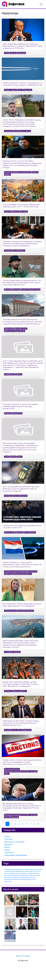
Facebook (37, 875)
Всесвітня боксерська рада (30, 289)
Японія (18, 652)
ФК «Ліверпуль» (29, 532)
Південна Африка (10, 90)
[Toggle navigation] (41, 4)
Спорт (7, 836)
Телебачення (29, 611)
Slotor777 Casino (23, 956)
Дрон (30, 879)
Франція (25, 879)
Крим (20, 879)
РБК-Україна (29, 869)
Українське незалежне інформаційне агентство (21, 571)
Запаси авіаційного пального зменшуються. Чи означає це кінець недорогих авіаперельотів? (22, 84)
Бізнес (7, 847)
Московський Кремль (12, 769)
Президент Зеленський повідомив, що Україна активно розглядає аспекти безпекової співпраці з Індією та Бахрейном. (22, 243)
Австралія (23, 211)
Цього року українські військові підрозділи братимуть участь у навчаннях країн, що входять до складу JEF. (21, 489)
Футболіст (8, 691)
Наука (7, 850)
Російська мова (24, 875)
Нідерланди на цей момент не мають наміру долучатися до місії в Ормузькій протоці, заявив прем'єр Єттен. (21, 723)
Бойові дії (13, 456)
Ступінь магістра (10, 611)
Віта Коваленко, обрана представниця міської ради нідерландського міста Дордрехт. (22, 605)
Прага (24, 691)
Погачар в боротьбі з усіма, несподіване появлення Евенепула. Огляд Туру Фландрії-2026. (20, 406)
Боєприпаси (9, 131)
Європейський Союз (18, 869)
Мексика (7, 289)
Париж (14, 413)
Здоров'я (8, 844)
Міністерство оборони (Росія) (15, 331)
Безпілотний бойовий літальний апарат (18, 172)
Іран (10, 875)
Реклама (20, 611)
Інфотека (15, 4)
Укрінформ (8, 250)
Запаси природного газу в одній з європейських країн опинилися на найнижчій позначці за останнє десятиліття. (22, 564)
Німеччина (7, 881)
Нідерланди (21, 53)
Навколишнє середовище (15, 855)
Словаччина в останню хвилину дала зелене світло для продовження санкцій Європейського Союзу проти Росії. (22, 762)
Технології (8, 852)
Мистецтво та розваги (14, 842)
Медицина (15, 211)
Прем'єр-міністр (24, 131)
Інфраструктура (15, 873)
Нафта (20, 90)
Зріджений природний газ (22, 574)
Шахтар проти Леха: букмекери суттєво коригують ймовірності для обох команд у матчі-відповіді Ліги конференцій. (21, 684)
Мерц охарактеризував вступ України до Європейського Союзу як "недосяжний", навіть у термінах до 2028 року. (23, 46)
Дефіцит (7, 174)
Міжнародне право (20, 328)
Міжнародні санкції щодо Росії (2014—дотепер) (21, 771)
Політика (8, 839)
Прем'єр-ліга (9, 532)
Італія (6, 53)
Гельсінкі (16, 496)
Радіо (16, 131)
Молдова (8, 413)
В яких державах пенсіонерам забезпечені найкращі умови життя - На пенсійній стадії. (21, 205)
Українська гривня (27, 873)
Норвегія (35, 172)
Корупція (13, 53)
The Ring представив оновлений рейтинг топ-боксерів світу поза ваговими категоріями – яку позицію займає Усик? (22, 282)
